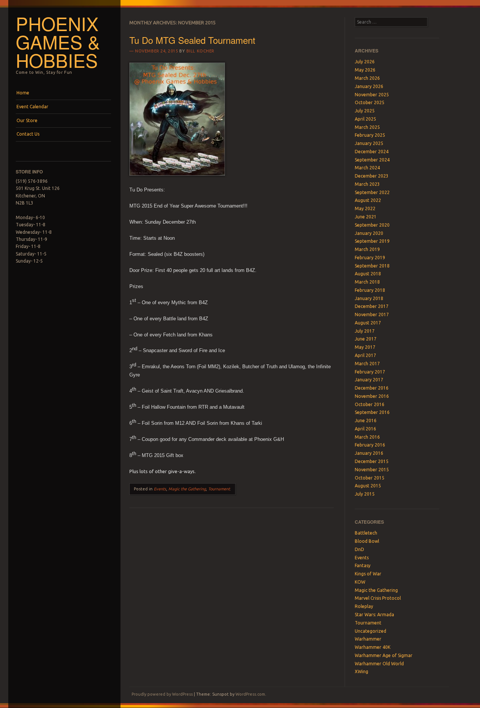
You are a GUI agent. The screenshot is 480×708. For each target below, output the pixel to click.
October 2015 (369, 477)
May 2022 (365, 208)
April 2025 (365, 119)
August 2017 (368, 322)
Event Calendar (32, 106)
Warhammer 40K (372, 647)
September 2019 (372, 241)
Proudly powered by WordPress (162, 694)
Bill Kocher (200, 51)
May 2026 (365, 69)
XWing (361, 671)
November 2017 (372, 314)
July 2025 (365, 110)
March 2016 (367, 437)
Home (22, 92)
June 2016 (365, 420)
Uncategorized (370, 631)
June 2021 (365, 216)
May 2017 (365, 347)
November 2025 (372, 94)
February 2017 (370, 371)
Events (160, 489)
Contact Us (27, 133)
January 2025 (369, 143)
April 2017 (365, 355)
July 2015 (365, 493)
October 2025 (369, 102)
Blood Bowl (367, 541)
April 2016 (365, 428)
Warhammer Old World (379, 663)
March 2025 (367, 127)
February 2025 (370, 135)
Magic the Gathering (187, 489)
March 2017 (367, 363)
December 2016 (371, 387)
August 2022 (368, 200)
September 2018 (372, 265)
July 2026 (365, 61)
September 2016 (372, 412)
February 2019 (370, 257)
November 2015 (372, 469)
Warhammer (368, 638)
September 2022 (372, 192)
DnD (359, 549)
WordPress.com (250, 694)
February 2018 (370, 290)
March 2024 (367, 167)
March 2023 (367, 184)
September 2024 (372, 159)
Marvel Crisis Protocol (378, 598)
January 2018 (369, 298)
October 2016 (369, 404)
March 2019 (367, 249)
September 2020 (372, 225)
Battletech (366, 532)
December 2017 (371, 306)
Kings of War (368, 573)
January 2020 (369, 233)
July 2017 (365, 331)
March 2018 (367, 281)
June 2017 (365, 338)
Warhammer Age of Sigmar (383, 655)
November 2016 (372, 396)
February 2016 (370, 444)
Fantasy (362, 565)
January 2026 (369, 86)
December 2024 (371, 151)
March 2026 (367, 78)
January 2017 (369, 379)
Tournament (219, 489)
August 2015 (368, 485)
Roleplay (364, 606)
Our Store (27, 120)
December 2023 (371, 175)
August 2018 (368, 273)
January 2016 (369, 453)
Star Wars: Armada (374, 614)
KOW (360, 582)
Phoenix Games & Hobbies (58, 41)
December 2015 (371, 461)
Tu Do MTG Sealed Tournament (192, 39)
